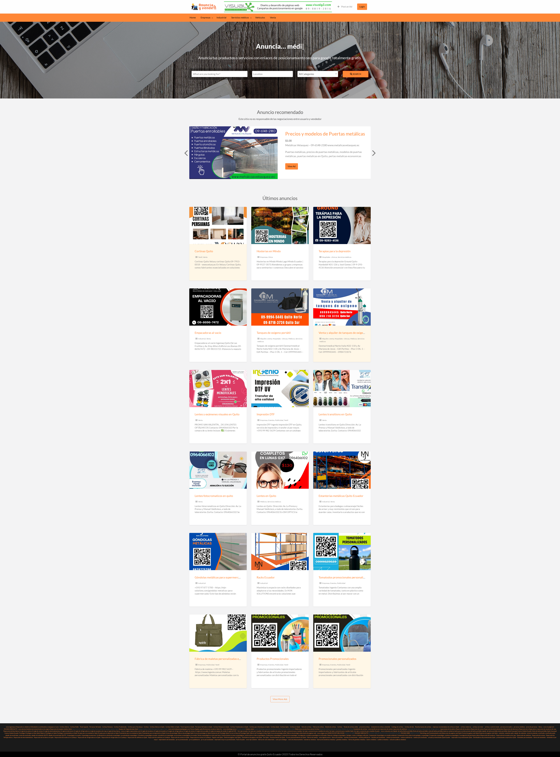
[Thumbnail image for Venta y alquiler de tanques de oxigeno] (342, 307)
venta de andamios (532, 733)
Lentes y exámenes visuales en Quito (217, 414)
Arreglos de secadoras (160, 731)
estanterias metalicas (310, 739)
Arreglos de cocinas (189, 731)
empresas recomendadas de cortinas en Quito (446, 727)
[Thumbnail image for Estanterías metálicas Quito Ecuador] (342, 470)
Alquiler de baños (398, 731)
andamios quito (509, 733)
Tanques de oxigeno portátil (274, 332)
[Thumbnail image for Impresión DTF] (280, 388)
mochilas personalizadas (378, 737)
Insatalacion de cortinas (360, 729)
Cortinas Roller (74, 727)
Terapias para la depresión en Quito (108, 733)
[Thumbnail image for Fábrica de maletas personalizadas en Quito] (218, 633)
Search (356, 74)
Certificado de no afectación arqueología (108, 735)
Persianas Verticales (95, 727)
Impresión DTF (266, 414)
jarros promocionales (182, 739)
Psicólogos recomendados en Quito (67, 733)
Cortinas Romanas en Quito (221, 727)
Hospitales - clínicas (329, 257)
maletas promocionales (393, 737)
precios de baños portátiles (474, 731)
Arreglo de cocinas (37, 731)
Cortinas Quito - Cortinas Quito (280, 727)
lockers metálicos (371, 739)
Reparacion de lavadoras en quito (44, 737)
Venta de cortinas (306, 727)
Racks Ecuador (266, 577)
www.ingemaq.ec (11, 727)
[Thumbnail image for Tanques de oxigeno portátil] (280, 307)
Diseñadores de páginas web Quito (252, 737)
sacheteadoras (43, 727)
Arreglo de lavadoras (25, 731)
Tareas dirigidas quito (196, 729)
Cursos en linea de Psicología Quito (239, 733)
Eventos (271, 420)
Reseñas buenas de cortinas (423, 727)
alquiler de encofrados (11, 735)
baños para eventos (460, 731)
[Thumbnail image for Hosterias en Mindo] (280, 225)
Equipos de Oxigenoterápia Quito (128, 729)
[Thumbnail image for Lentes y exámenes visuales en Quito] (218, 388)
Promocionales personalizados (337, 658)
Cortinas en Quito (295, 727)
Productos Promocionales (273, 658)
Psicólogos (22, 733)
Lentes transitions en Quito (335, 414)
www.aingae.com (322, 733)
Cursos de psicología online (278, 733)
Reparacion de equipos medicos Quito (61, 729)
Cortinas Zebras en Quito (157, 727)
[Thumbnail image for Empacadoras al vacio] (218, 307)
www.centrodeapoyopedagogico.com (179, 729)
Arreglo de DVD (231, 731)
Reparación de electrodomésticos (23, 737)
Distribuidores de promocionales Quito (484, 737)
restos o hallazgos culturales (360, 735)
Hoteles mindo (250, 729)
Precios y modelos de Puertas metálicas (325, 134)
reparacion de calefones (400, 729)
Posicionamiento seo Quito (277, 737)
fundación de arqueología (289, 735)
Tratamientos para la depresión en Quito (153, 733)
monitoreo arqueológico (452, 735)
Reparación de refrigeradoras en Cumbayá (114, 737)
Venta (273, 17)
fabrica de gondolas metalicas (356, 739)
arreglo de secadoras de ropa (98, 731)
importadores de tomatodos (167, 739)
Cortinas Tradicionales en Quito (239, 727)
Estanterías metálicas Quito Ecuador (341, 495)
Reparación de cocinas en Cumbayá (200, 737)
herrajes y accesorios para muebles (291, 731)
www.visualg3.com (548, 727)
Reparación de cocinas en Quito (180, 737)
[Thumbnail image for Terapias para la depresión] (342, 225)
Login (362, 6)
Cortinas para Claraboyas (135, 727)
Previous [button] (185, 153)
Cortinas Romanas (107, 727)
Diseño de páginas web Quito (232, 737)
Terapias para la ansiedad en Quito (88, 733)
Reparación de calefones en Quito (137, 737)
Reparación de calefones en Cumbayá (159, 737)
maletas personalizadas (420, 737)
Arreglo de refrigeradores (81, 731)
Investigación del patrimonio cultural (469, 735)
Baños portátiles (408, 731)
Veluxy (540, 727)
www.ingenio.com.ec (325, 737)
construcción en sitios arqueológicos (255, 735)
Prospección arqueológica (436, 735)
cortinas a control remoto (492, 727)
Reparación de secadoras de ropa (506, 735)
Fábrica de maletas (312, 737)
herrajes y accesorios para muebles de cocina (316, 731)
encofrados (541, 733)
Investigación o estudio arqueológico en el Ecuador (312, 735)
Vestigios (348, 735)
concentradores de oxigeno (42, 729)
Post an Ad (346, 6)
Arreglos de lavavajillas (202, 731)
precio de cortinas (364, 727)
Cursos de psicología (171, 733)
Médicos (291, 339)
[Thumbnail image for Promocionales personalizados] (342, 633)
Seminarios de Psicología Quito (220, 733)
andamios (501, 733)
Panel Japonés (84, 727)
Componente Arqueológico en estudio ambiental (383, 735)
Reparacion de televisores (511, 729)
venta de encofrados (25, 735)
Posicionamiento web (435, 733)
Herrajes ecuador (243, 731)
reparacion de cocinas (386, 729)
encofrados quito (550, 733)
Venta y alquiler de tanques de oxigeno (342, 332)
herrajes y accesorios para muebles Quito (341, 731)
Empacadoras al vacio (208, 332)
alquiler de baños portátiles (490, 731)
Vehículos (260, 17)
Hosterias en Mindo (269, 251)
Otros (270, 257)
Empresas (205, 17)
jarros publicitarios (194, 739)
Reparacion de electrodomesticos (493, 729)
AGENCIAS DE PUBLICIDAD (335, 733)
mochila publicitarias (364, 737)
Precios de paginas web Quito (470, 733)
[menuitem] (345, 7)
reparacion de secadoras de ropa (546, 729)
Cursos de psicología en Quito (202, 733)
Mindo (297, 729)
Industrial (221, 17)
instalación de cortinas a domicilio (380, 727)
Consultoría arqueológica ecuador (147, 735)
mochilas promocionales (351, 737)
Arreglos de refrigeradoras (175, 731)
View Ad (292, 165)
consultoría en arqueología (165, 735)
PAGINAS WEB (405, 733)
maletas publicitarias (406, 737)
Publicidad (279, 420)
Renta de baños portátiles (420, 731)
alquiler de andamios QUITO (40, 735)
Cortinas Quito (204, 251)
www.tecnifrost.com (374, 729)
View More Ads (280, 699)
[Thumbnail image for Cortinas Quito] (218, 225)
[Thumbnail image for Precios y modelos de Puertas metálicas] (233, 152)
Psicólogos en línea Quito (33, 733)
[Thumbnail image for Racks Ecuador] (280, 551)
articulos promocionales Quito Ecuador (439, 737)
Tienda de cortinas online (351, 727)
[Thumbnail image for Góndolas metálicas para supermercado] (218, 551)
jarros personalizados (207, 739)
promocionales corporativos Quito (506, 737)
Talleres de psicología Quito (186, 733)
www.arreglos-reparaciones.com (131, 731)
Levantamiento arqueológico (129, 735)
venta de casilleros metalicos (398, 739)
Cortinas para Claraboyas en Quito (259, 727)
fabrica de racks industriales (266, 739)
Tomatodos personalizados (524, 737)
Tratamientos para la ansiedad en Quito (130, 733)
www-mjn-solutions (251, 739)
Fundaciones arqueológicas (274, 735)
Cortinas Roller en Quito (173, 727)
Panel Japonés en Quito (187, 727)
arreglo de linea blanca (113, 731)
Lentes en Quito (266, 495)
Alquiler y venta (266, 339)
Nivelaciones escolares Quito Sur (212, 729)
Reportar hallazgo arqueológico (336, 735)
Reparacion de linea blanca (11, 731)
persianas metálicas (519, 727)
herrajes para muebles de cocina (271, 731)
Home (193, 17)
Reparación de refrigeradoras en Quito (89, 737)
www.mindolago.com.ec (230, 729)
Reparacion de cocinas (477, 729)
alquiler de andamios (520, 733)
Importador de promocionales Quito (461, 737)
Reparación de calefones (524, 735)
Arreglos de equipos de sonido (217, 731)
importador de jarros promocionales (225, 739)
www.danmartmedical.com (26, 729)
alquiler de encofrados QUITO (57, 735)
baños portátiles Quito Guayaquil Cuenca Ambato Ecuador (515, 731)
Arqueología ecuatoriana (89, 735)
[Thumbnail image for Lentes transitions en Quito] (342, 388)
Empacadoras (20, 727)
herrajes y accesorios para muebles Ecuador (367, 731)
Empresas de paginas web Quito (488, 733)
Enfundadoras (35, 727)
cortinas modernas (466, 727)
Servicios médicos (240, 17)
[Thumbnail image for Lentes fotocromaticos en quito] (218, 470)
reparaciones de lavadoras (448, 729)
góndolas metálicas (341, 739)
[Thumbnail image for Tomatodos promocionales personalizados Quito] (342, 551)
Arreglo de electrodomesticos (51, 731)
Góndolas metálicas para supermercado (219, 577)
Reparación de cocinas (538, 735)
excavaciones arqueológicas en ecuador (185, 735)
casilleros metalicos (382, 739)
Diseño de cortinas (330, 727)
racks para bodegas (281, 739)
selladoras (27, 727)
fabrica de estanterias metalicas (326, 739)
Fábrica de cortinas (318, 727)
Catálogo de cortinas (397, 727)
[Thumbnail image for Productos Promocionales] (280, 633)
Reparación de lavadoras (463, 729)
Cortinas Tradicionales (120, 727)
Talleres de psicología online (295, 733)
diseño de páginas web (309, 733)
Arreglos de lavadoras (147, 731)
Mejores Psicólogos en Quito (48, 733)
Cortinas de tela (409, 727)
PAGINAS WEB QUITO (10, 729)
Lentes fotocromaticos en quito (214, 495)
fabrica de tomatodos (539, 737)
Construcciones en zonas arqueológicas (232, 735)
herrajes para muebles (254, 731)
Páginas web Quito (217, 737)
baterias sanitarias (448, 731)
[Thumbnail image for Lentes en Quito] (280, 470)
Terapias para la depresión (335, 251)
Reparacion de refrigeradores (528, 729)
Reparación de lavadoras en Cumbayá (66, 737)
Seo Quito (266, 737)
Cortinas (146, 727)
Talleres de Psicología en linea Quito (260, 733)
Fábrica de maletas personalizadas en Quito (221, 658)
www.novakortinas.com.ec (306, 729)
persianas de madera (506, 727)
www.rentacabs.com (387, 731)
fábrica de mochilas (337, 737)
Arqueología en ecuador (74, 735)
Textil (200, 257)
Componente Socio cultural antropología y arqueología (413, 735)
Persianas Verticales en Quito (204, 727)
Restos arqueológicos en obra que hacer (209, 735)
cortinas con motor (478, 727)
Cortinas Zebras (64, 727)
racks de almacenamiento (295, 739)
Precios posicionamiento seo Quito (296, 737)
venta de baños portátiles (435, 731)
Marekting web (424, 733)
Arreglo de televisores (67, 731)
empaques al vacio (53, 727)
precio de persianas (531, 727)
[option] (280, 152)
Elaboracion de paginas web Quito (451, 733)
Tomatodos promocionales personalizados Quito (348, 577)
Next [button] (373, 153)
